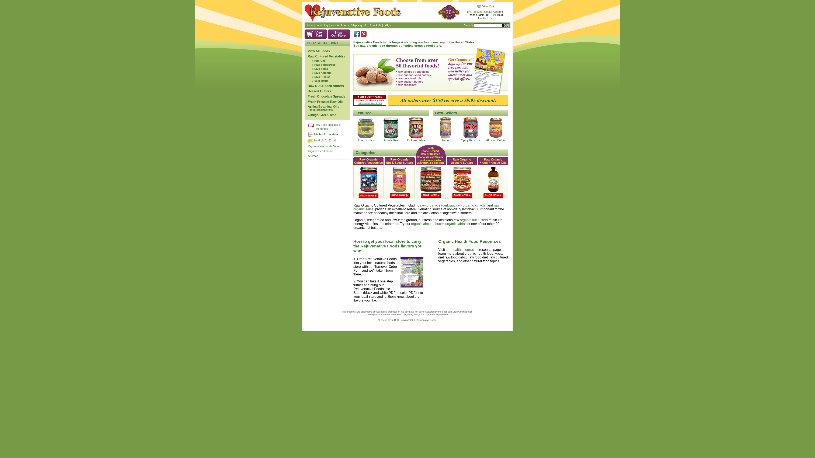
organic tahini (455, 224)
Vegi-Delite (321, 80)
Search (468, 25)
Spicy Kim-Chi (470, 140)
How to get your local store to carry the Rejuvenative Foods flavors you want (388, 246)
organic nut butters (474, 220)
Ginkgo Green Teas (322, 115)
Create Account (493, 11)
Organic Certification (320, 151)
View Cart (488, 6)
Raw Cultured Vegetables (326, 56)
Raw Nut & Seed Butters (326, 86)
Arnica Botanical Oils (323, 108)
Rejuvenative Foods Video (324, 146)
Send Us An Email (324, 140)
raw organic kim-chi (471, 205)
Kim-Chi (319, 60)
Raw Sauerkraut (324, 64)
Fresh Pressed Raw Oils (325, 101)
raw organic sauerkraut (437, 205)
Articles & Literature (325, 134)
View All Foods (319, 51)
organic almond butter (427, 224)
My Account (474, 11)
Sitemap (313, 156)
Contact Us (485, 18)
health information (464, 249)
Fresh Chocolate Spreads (326, 96)
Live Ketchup (323, 72)
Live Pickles (322, 76)
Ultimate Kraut (390, 140)
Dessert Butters (319, 91)
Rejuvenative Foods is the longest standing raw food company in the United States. (414, 42)
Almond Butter (495, 140)
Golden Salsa (416, 140)
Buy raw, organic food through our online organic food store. (397, 45)
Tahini (446, 140)
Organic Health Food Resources (469, 241)
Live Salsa (321, 68)
